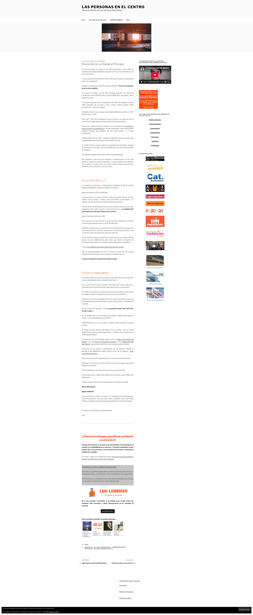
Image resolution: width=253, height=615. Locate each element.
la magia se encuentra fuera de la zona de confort (106, 247)
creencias (89, 547)
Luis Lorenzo (99, 61)
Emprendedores (119, 547)
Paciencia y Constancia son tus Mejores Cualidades (86, 534)
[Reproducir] (142, 82)
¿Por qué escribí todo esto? (97, 20)
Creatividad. (155, 145)
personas (89, 549)
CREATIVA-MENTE (116, 20)
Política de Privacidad (126, 591)
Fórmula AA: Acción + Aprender (117, 533)
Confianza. (155, 141)
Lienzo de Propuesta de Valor (105, 342)
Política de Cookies (125, 598)
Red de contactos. (155, 120)
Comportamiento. (155, 124)
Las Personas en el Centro (113, 7)
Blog (128, 20)
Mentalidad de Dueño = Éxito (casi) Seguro (107, 533)
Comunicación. (155, 132)
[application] (155, 75)
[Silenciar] (165, 82)
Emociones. (155, 137)
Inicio (83, 20)
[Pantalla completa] (169, 82)
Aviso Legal (122, 585)
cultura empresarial (103, 547)
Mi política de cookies (53, 612)
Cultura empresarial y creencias (96, 533)
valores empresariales (103, 549)
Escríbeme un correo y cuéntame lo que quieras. (99, 467)
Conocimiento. (155, 128)
